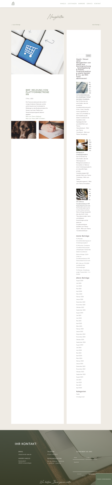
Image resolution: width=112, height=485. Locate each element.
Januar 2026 (79, 299)
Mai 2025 (78, 321)
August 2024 (79, 345)
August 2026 (79, 280)
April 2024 (79, 355)
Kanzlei (63, 3)
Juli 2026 (78, 283)
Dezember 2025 (80, 302)
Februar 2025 (80, 329)
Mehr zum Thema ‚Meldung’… (34, 116)
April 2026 (79, 291)
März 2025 (79, 326)
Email (20, 451)
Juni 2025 (79, 318)
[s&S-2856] (23, 138)
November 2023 (80, 369)
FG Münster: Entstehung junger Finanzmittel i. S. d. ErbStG (83, 272)
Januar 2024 (79, 363)
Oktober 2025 (80, 307)
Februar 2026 (80, 296)
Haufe (78, 394)
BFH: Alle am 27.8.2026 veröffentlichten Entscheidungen (82, 265)
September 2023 (80, 374)
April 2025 (79, 323)
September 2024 (81, 342)
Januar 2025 (79, 331)
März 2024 (79, 358)
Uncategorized (80, 397)
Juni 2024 (79, 350)
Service (90, 3)
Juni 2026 (79, 286)
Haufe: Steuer (82, 59)
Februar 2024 (80, 361)
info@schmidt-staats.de (24, 454)
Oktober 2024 (80, 339)
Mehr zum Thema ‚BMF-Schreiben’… (36, 118)
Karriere (81, 3)
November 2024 (80, 337)
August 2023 (79, 377)
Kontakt (97, 3)
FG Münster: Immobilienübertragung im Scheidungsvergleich (83, 240)
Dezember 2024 (80, 334)
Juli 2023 (78, 379)
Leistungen (72, 3)
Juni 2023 (79, 382)
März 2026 (79, 294)
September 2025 (80, 310)
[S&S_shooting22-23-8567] (51, 138)
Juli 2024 (78, 347)
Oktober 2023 (80, 371)
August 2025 (79, 313)
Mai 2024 (78, 353)
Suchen (88, 55)
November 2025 (80, 304)
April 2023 (79, 387)
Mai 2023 (78, 385)
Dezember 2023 (80, 366)
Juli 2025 (78, 315)
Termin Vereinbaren (104, 479)
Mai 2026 (78, 288)
